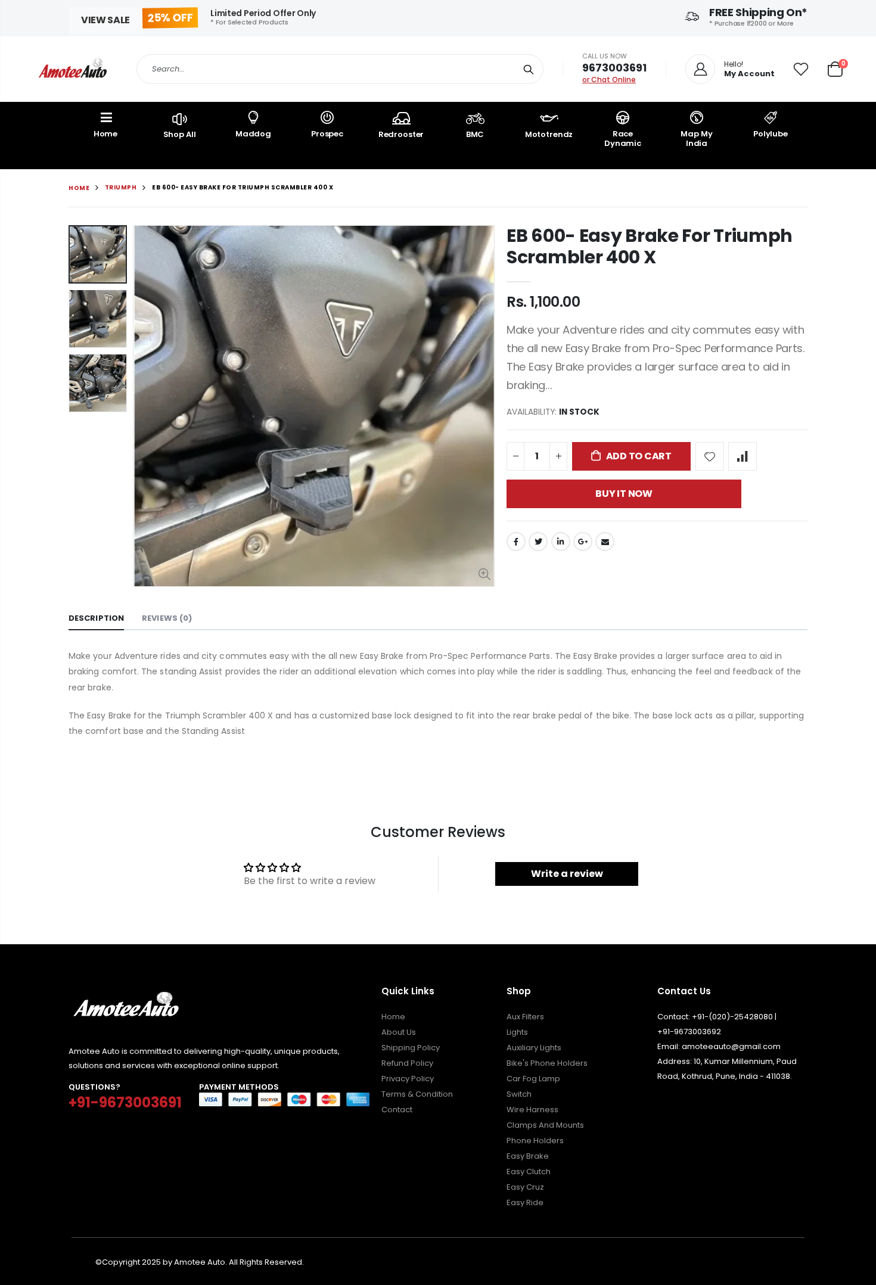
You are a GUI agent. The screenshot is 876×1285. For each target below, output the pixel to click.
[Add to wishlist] (709, 456)
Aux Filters (525, 1016)
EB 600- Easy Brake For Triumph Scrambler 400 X (650, 246)
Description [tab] (96, 618)
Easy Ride (525, 1202)
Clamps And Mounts (545, 1125)
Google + (582, 541)
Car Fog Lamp (533, 1078)
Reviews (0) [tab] (167, 618)
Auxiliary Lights (534, 1047)
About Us (398, 1032)
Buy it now (624, 493)
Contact (396, 1109)
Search (528, 69)
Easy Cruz (525, 1187)
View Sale (105, 20)
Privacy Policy (407, 1078)
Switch (519, 1094)
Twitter (538, 541)
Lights (517, 1032)
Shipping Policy (410, 1047)
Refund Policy (407, 1063)
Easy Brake (528, 1156)
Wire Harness (532, 1109)
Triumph (121, 187)
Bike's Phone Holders (547, 1063)
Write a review (567, 873)
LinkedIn (560, 541)
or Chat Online (609, 79)
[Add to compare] (742, 456)
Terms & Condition (417, 1094)
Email (604, 541)
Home (79, 187)
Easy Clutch (529, 1171)
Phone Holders (535, 1140)
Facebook (516, 541)
